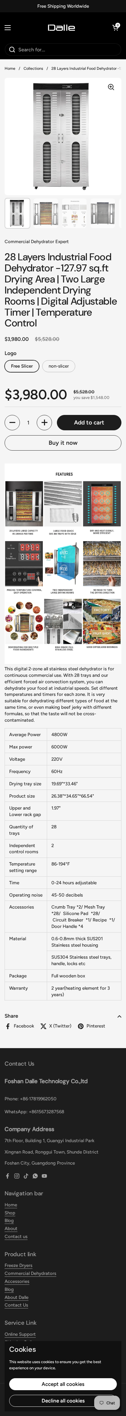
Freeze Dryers (18, 1265)
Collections (33, 68)
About (11, 1228)
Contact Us (16, 1305)
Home (10, 68)
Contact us (16, 1236)
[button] (115, 28)
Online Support (20, 1334)
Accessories (17, 1281)
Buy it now (63, 442)
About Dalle (16, 1297)
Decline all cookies (63, 1401)
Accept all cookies (63, 1384)
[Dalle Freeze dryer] (61, 27)
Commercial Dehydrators (30, 1273)
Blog (9, 1220)
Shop (10, 1213)
